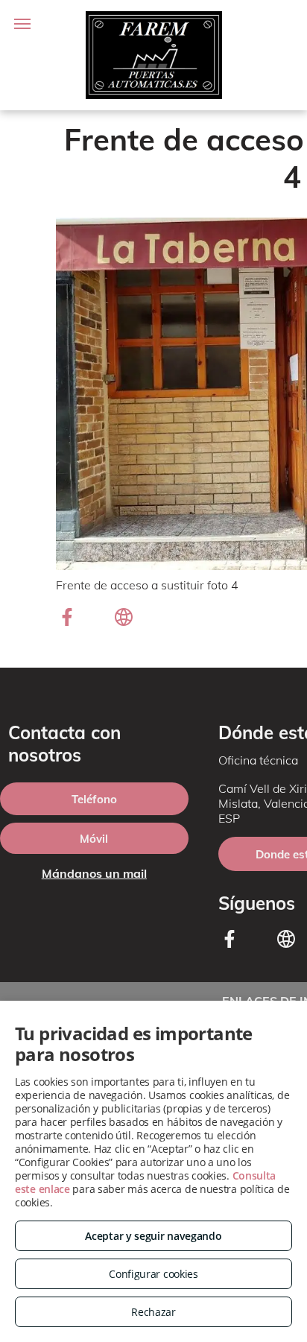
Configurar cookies (153, 1274)
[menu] (22, 24)
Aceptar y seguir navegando (153, 1236)
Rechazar (153, 1312)
